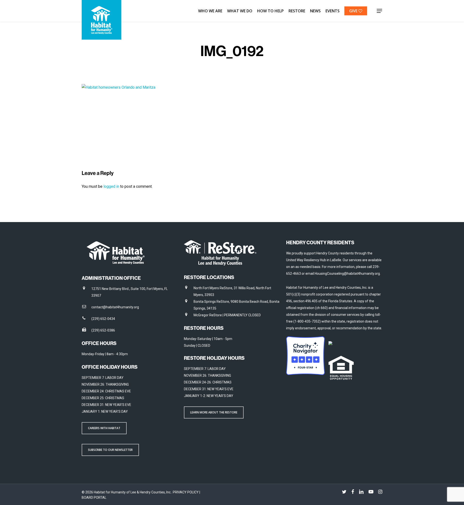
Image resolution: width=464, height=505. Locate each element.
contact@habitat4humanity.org (115, 307)
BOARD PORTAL (94, 497)
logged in (111, 186)
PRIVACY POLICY (186, 492)
